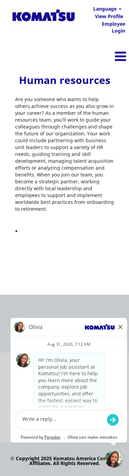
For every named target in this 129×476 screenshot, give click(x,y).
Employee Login (113, 27)
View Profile (109, 16)
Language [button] (105, 8)
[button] (86, 56)
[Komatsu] (43, 16)
